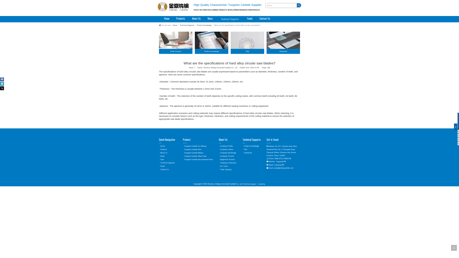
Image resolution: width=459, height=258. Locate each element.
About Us (163, 153)
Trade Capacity (226, 169)
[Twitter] (2, 88)
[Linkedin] (2, 84)
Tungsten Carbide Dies (192, 149)
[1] (175, 43)
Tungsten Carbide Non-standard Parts (198, 159)
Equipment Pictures (227, 159)
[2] (211, 43)
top (454, 247)
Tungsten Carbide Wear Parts (195, 156)
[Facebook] (2, 79)
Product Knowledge (251, 146)
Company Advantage (228, 153)
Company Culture (226, 149)
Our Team (224, 166)
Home (162, 146)
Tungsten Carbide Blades (193, 153)
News (162, 156)
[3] (247, 43)
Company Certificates (228, 163)
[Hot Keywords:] (299, 5)
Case (162, 159)
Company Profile (226, 146)
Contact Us (164, 169)
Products (163, 149)
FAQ (245, 149)
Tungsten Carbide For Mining (195, 146)
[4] (283, 43)
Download (248, 153)
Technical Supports (167, 163)
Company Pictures (227, 156)
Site (268, 68)
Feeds (162, 166)
